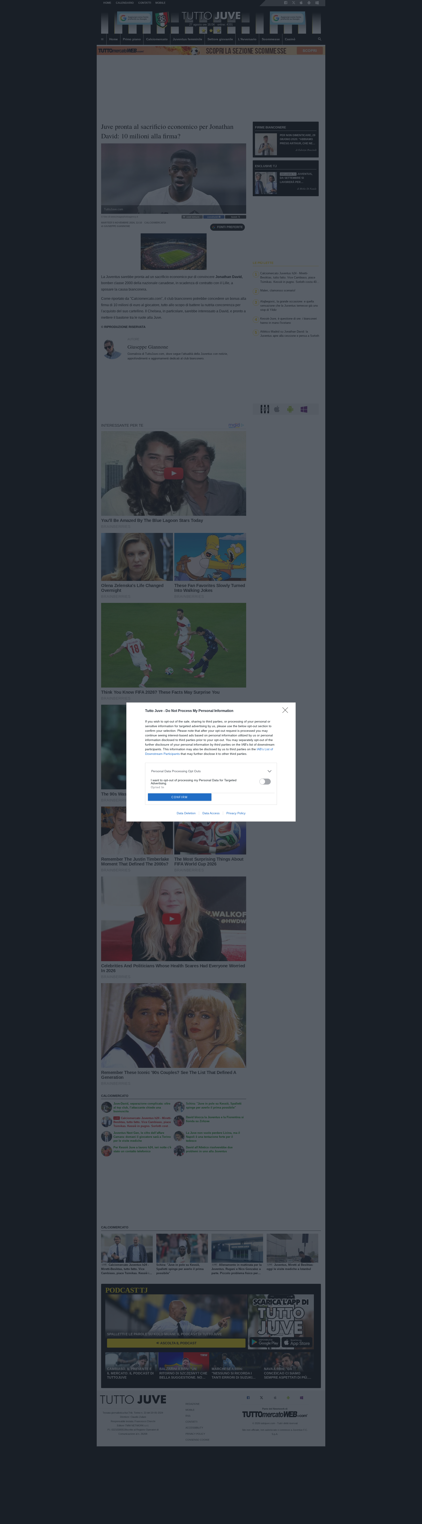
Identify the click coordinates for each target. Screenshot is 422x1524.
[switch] (265, 782)
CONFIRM (179, 797)
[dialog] (211, 762)
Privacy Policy (236, 813)
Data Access (211, 813)
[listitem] (211, 771)
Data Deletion (186, 813)
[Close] (286, 711)
